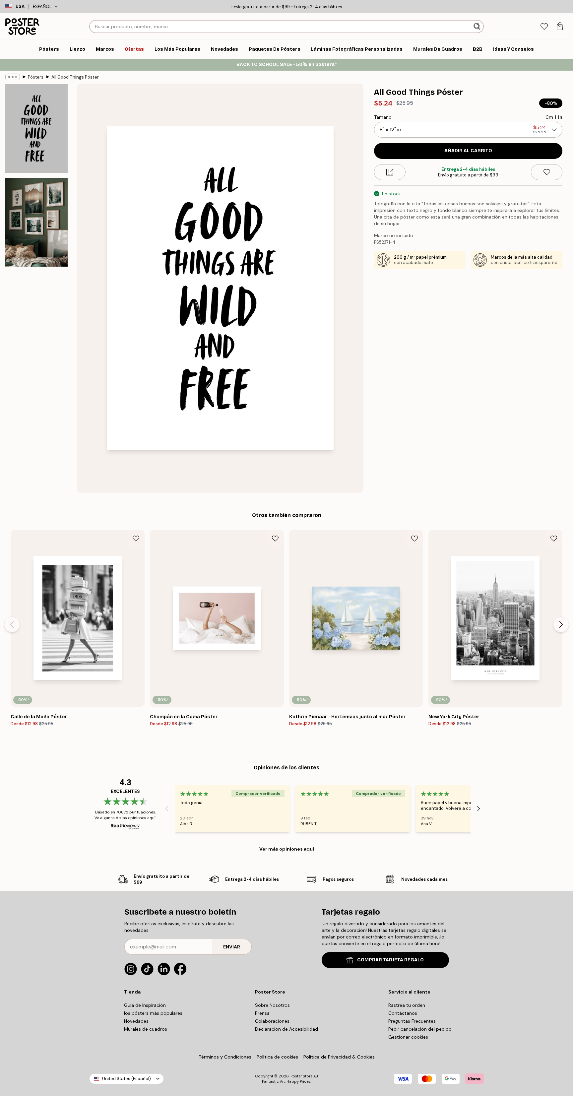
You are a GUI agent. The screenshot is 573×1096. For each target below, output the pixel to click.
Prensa (262, 1013)
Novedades (136, 1021)
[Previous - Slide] (12, 624)
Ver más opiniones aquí (286, 849)
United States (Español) (126, 1078)
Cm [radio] (549, 117)
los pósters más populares (153, 1013)
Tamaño (383, 117)
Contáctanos (402, 1013)
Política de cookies (277, 1057)
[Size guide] (390, 172)
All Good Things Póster (75, 77)
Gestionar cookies (408, 1037)
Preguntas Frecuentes (412, 1021)
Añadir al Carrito (468, 151)
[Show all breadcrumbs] (12, 77)
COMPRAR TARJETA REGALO (390, 960)
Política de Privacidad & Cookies (339, 1057)
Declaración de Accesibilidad (286, 1029)
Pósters (35, 77)
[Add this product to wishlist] (546, 172)
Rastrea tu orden (406, 1005)
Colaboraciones (272, 1021)
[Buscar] (478, 26)
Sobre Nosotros (272, 1005)
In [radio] (560, 117)
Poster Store (301, 1076)
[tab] (544, 27)
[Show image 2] (36, 222)
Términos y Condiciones (225, 1057)
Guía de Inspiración (145, 1005)
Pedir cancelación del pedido (420, 1029)
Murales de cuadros (145, 1029)
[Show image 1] (36, 128)
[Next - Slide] (561, 624)
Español (42, 6)
